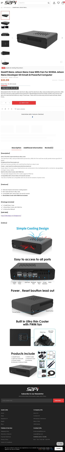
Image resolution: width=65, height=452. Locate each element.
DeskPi (2, 421)
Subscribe (58, 400)
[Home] (1, 7)
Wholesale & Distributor (39, 418)
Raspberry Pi (4, 418)
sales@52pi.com (41, 431)
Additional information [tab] (33, 148)
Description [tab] (16, 148)
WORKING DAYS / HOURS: (40, 437)
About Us (35, 413)
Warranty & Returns (6, 434)
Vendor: (11, 77)
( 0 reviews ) (61, 80)
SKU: (2, 77)
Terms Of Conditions (6, 442)
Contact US (36, 416)
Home (2, 413)
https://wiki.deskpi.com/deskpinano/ (11, 216)
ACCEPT (58, 448)
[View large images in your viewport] (61, 62)
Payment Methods (6, 437)
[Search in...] (48, 3)
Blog (2, 424)
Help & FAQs (36, 421)
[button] (62, 38)
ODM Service (36, 424)
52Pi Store (15, 77)
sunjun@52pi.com (38, 434)
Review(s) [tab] (49, 148)
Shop (2, 416)
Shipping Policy (5, 431)
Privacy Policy (4, 439)
